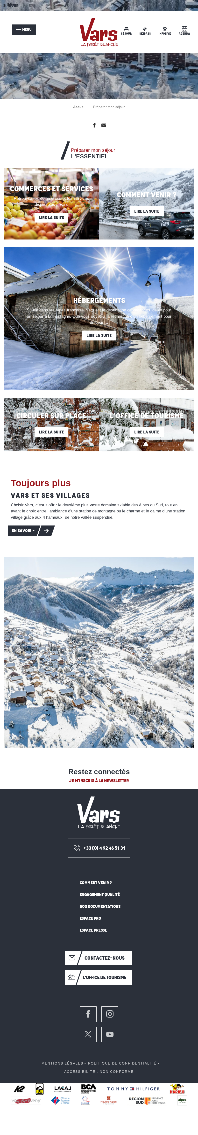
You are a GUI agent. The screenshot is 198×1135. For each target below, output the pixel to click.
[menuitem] (99, 32)
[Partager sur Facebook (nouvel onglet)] (94, 126)
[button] (99, 652)
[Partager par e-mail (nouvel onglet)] (103, 126)
